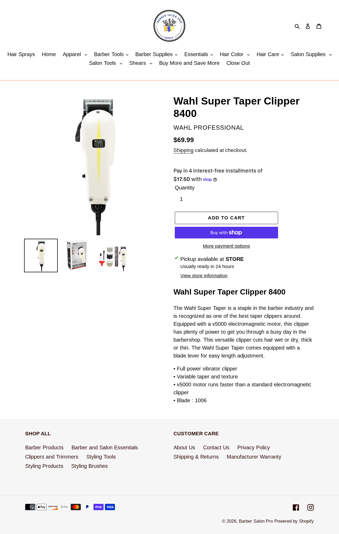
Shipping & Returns (196, 457)
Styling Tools (101, 457)
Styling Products (44, 466)
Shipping (183, 150)
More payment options (226, 246)
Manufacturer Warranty (254, 457)
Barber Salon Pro (256, 521)
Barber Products (44, 447)
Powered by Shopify (294, 521)
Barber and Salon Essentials (105, 447)
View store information (204, 275)
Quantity (185, 188)
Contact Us (216, 447)
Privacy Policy (253, 447)
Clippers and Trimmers (51, 457)
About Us (184, 447)
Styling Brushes (89, 466)
